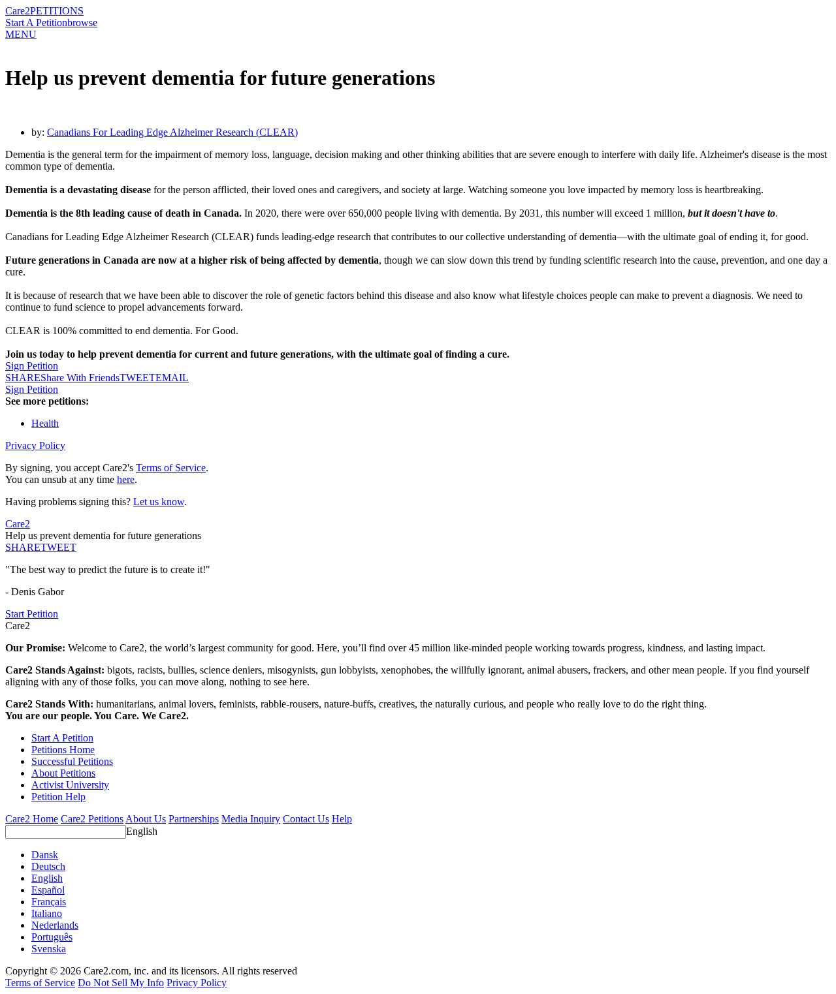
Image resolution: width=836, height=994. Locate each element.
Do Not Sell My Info (121, 982)
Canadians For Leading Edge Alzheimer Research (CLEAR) (172, 132)
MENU (21, 34)
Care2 (17, 10)
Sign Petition (31, 365)
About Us (145, 818)
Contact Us (306, 818)
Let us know (158, 501)
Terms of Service (171, 467)
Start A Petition (36, 22)
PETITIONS (57, 10)
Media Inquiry (250, 818)
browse (82, 22)
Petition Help (58, 796)
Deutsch (48, 866)
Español (48, 889)
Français (48, 901)
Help (342, 818)
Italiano (46, 913)
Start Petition (31, 613)
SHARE (22, 547)
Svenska (48, 948)
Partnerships (194, 818)
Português (51, 936)
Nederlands (54, 925)
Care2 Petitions (92, 818)
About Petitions (63, 773)
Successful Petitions (72, 761)
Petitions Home (63, 749)
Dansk (44, 854)
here (126, 479)
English (141, 831)
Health (45, 423)
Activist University (70, 784)
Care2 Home (31, 818)
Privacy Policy (35, 445)
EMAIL (172, 377)
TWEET (137, 377)
